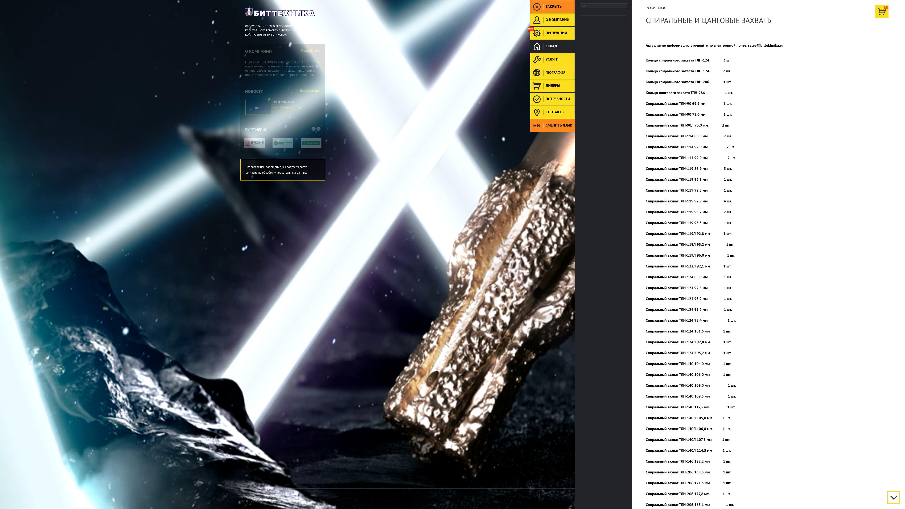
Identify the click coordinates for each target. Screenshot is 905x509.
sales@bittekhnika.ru (765, 45)
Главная (650, 7)
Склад (661, 7)
